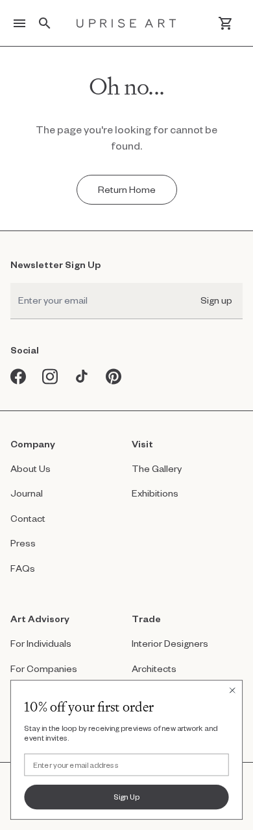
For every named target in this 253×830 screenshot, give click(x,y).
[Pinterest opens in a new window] (114, 376)
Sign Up (127, 797)
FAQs (22, 568)
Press (23, 543)
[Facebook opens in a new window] (18, 376)
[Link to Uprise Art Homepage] (126, 23)
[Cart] (225, 23)
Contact (27, 518)
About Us (30, 468)
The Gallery (157, 468)
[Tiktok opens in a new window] (82, 376)
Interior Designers (170, 643)
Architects (154, 668)
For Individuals (40, 643)
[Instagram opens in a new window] (50, 376)
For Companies (43, 668)
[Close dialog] (232, 690)
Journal (26, 493)
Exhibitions (155, 493)
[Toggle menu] (19, 23)
